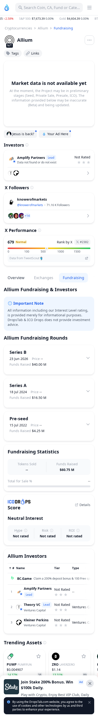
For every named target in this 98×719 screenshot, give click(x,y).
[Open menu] (89, 40)
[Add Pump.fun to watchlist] (38, 656)
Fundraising (63, 28)
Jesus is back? (23, 134)
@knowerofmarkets (30, 205)
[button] (49, 18)
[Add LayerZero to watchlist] (84, 656)
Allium (43, 28)
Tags (15, 53)
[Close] (90, 683)
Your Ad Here (57, 134)
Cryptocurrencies (18, 28)
